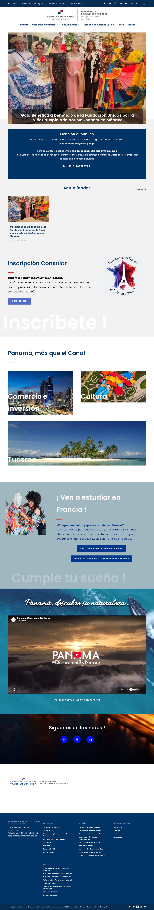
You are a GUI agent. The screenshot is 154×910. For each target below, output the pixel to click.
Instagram (118, 837)
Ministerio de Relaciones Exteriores (57, 873)
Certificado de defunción (89, 827)
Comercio (47, 842)
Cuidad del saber (50, 895)
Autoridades (25, 3)
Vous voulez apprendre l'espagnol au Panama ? (101, 559)
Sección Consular (56, 3)
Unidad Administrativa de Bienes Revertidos (57, 887)
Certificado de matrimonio (89, 830)
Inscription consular (86, 846)
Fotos (121, 25)
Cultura (46, 830)
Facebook (118, 827)
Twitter (117, 830)
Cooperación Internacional (54, 839)
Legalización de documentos (90, 849)
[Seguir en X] (77, 739)
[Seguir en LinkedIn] (90, 739)
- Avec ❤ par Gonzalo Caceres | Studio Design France (90, 907)
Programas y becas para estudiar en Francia (58, 835)
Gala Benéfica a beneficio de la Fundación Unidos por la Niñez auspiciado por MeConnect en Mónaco (77, 118)
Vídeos (131, 25)
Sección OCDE (49, 849)
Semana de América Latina (99, 25)
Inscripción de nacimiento (89, 842)
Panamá (24, 25)
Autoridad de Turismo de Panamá (57, 880)
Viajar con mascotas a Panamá (91, 855)
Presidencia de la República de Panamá (56, 869)
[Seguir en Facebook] (64, 739)
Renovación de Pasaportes (89, 852)
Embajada (38, 3)
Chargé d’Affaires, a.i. (52, 827)
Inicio (15, 3)
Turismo (46, 846)
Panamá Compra (50, 892)
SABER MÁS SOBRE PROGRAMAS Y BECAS (101, 548)
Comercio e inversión (44, 25)
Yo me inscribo (19, 301)
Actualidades (69, 25)
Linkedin (117, 834)
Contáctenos (76, 3)
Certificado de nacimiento (89, 834)
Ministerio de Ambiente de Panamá (58, 877)
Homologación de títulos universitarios (88, 838)
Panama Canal (49, 883)
